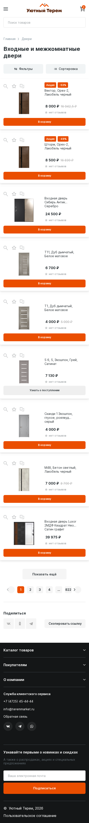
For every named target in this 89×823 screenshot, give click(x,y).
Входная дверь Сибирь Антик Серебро (55, 202)
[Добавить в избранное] (14, 86)
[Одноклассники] (20, 623)
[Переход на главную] (44, 8)
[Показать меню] (5, 9)
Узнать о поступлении (44, 390)
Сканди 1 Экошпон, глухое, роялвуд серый (58, 417)
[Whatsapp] (31, 726)
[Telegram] (31, 623)
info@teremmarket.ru (18, 709)
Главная (9, 39)
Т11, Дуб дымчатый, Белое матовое (59, 254)
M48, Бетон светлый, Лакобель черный (60, 469)
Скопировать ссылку (65, 623)
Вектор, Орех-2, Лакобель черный (57, 92)
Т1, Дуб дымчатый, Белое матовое (58, 308)
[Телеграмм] (19, 726)
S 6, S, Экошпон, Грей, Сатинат (61, 362)
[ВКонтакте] (8, 623)
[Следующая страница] (77, 589)
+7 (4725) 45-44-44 (18, 701)
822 (68, 590)
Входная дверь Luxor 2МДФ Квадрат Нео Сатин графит (60, 525)
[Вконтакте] (8, 726)
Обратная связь (15, 716)
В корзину (44, 121)
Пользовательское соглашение (29, 816)
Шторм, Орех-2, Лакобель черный (57, 146)
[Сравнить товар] (22, 86)
